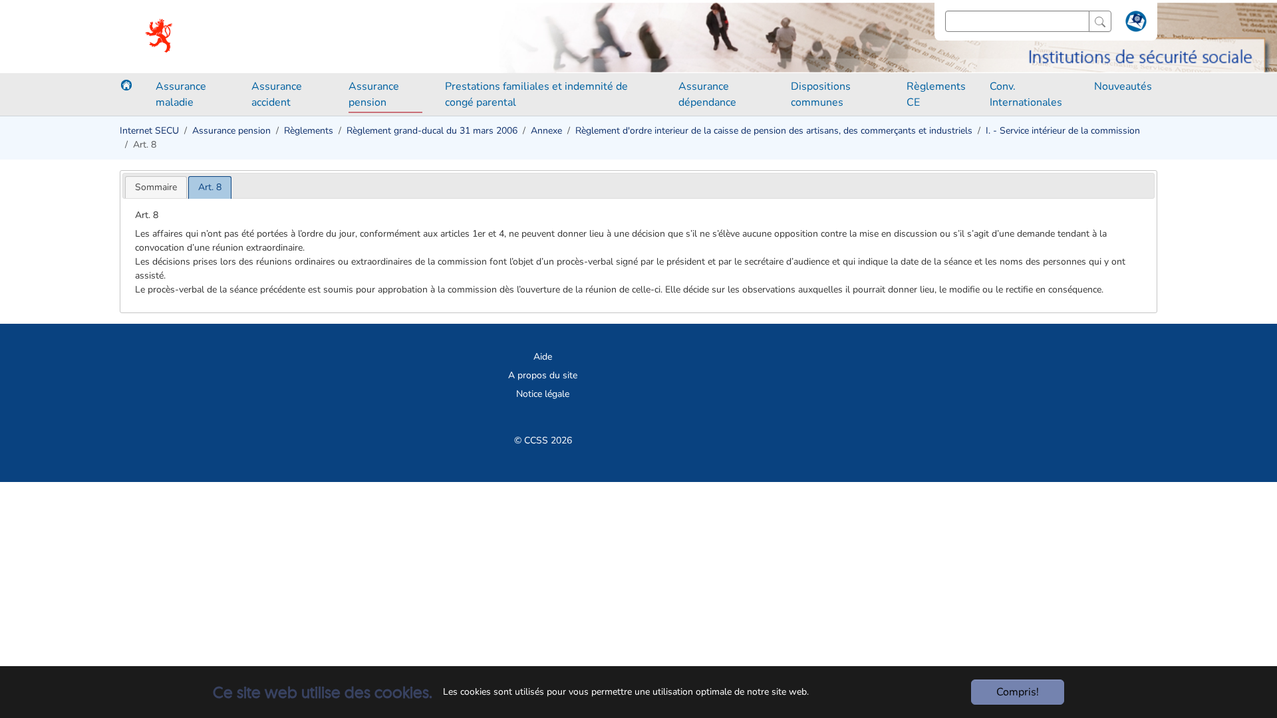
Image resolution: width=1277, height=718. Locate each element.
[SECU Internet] (160, 36)
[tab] (156, 187)
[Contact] (1134, 24)
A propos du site (542, 375)
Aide (542, 356)
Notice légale (542, 394)
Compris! (1017, 692)
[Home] (126, 85)
